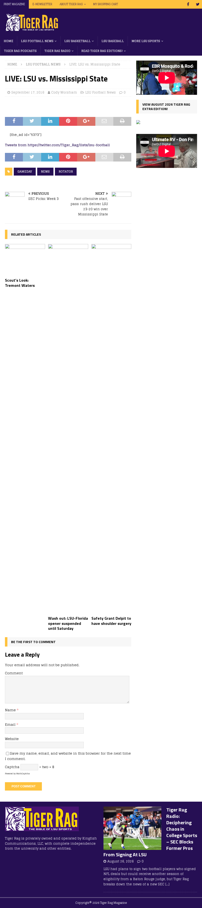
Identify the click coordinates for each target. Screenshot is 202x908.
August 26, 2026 (120, 861)
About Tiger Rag (71, 4)
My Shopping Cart (105, 4)
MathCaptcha (23, 773)
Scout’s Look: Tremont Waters (20, 282)
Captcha (12, 767)
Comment (14, 673)
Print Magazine (14, 4)
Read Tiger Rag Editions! (102, 50)
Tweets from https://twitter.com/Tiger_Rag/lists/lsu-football (57, 145)
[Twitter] (197, 4)
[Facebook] (188, 4)
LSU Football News (37, 41)
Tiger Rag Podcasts (20, 50)
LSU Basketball (77, 41)
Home (8, 41)
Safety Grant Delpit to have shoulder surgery (111, 620)
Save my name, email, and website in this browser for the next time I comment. (68, 756)
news (45, 171)
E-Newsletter (42, 4)
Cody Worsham (64, 92)
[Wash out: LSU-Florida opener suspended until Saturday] (68, 428)
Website (12, 739)
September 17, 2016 (27, 92)
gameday (24, 171)
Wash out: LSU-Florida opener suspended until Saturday (68, 623)
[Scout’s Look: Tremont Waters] (25, 260)
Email (11, 724)
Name (11, 710)
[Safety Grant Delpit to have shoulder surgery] (111, 428)
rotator (66, 171)
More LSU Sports (146, 41)
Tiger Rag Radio (57, 50)
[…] (167, 884)
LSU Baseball (112, 41)
